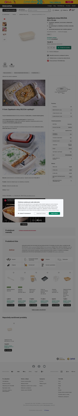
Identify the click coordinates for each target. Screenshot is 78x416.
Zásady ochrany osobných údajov (52, 210)
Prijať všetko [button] (54, 213)
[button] (24, 213)
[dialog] (39, 208)
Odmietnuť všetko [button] (41, 213)
